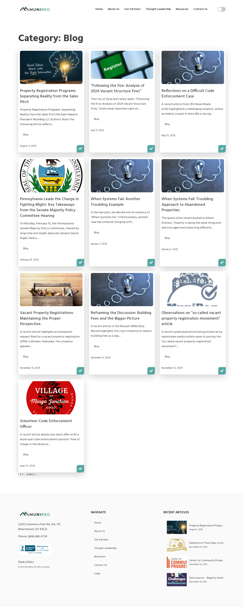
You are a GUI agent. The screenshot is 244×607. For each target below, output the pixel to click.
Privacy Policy (26, 562)
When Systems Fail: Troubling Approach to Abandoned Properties (187, 204)
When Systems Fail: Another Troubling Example (115, 202)
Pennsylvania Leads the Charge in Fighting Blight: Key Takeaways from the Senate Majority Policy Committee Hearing (49, 207)
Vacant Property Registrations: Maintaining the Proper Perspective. (47, 318)
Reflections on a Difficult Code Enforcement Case (188, 94)
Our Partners (132, 9)
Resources (182, 9)
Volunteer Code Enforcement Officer (46, 424)
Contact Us (200, 9)
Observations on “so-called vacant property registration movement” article (191, 318)
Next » (32, 474)
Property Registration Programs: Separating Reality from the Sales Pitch (49, 96)
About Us (113, 9)
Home (99, 9)
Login (97, 573)
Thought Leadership (158, 9)
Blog (25, 135)
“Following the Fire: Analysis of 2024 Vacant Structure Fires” (117, 89)
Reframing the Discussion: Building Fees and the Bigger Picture (121, 316)
